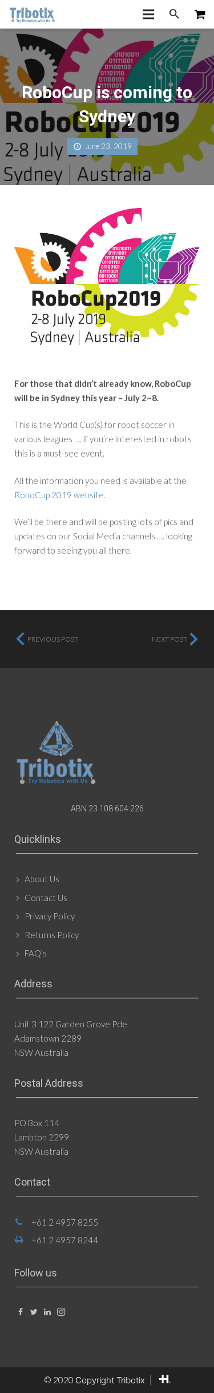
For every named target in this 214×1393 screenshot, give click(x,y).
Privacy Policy (50, 916)
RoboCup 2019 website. (60, 495)
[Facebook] (20, 1312)
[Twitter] (34, 1312)
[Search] (174, 14)
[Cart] (200, 14)
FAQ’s (36, 953)
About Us (42, 879)
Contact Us (46, 897)
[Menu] (148, 14)
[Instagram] (61, 1312)
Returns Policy (52, 935)
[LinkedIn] (48, 1312)
